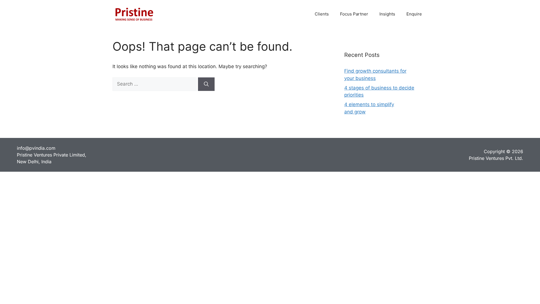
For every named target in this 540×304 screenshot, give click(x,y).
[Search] (206, 84)
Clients (322, 14)
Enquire (414, 14)
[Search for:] (155, 84)
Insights (387, 14)
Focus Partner (354, 14)
